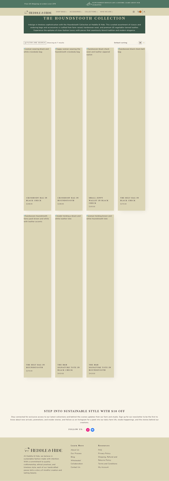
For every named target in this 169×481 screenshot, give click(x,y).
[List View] (143, 42)
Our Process (76, 453)
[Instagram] (133, 11)
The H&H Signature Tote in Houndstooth (100, 367)
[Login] (144, 11)
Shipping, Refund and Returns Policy (107, 458)
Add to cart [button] (31, 210)
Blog (73, 457)
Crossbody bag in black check (36, 199)
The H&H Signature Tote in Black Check (69, 367)
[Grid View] (140, 42)
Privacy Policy (104, 453)
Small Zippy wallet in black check (99, 200)
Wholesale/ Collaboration (77, 462)
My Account (103, 467)
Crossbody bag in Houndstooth (68, 199)
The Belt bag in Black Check (129, 199)
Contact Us (75, 467)
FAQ (100, 450)
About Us (75, 450)
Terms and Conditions (107, 464)
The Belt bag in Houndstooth (35, 366)
